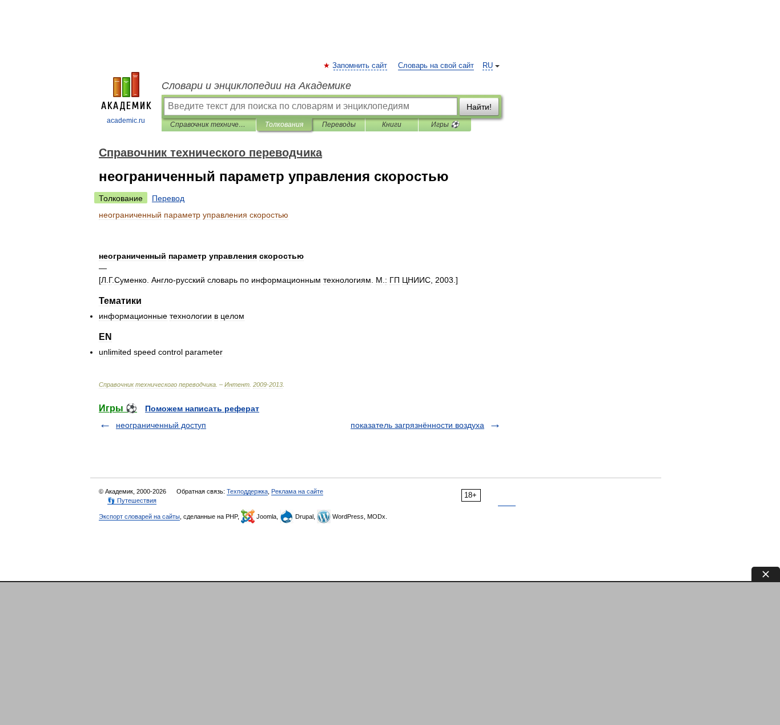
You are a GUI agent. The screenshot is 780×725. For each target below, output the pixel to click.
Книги (391, 125)
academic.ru (126, 121)
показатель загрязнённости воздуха (417, 425)
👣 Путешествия (131, 500)
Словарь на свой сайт (436, 66)
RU (488, 66)
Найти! (479, 106)
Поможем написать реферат (202, 408)
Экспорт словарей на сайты (139, 516)
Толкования (284, 125)
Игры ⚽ (445, 125)
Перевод (168, 198)
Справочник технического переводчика (208, 125)
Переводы (339, 125)
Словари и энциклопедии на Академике (256, 85)
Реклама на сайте (297, 491)
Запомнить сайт (360, 66)
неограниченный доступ (161, 425)
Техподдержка (247, 491)
